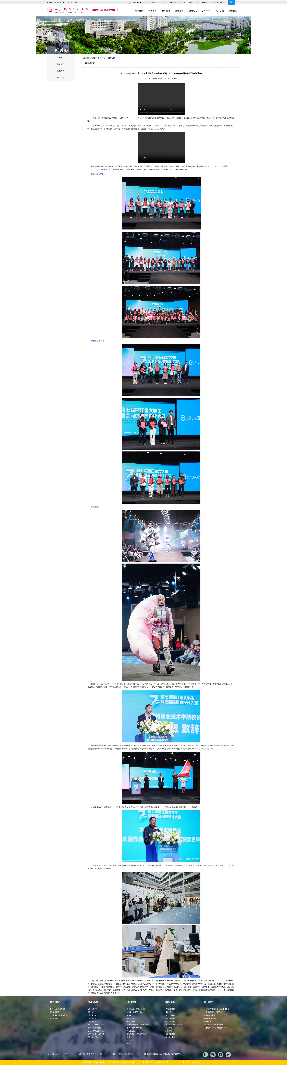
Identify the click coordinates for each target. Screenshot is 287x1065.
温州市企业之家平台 (211, 1015)
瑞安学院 (168, 1028)
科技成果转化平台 (210, 1018)
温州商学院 (92, 1021)
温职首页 (139, 11)
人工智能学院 (170, 1015)
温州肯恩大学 (93, 1018)
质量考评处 (131, 1021)
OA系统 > (205, 2)
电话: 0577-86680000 (59, 1054)
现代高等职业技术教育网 (58, 1015)
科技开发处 (131, 1018)
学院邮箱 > (172, 2)
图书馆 (129, 1040)
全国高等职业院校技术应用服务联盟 (216, 1009)
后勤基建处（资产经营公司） (137, 1034)
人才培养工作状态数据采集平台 (215, 1028)
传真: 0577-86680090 (124, 1054)
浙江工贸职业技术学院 (96, 1025)
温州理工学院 (93, 1015)
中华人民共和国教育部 (57, 1009)
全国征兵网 (208, 1021)
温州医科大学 (93, 1009)
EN (71, 2)
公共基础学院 (170, 1034)
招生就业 (206, 11)
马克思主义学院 (170, 1037)
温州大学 (91, 1012)
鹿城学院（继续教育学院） (174, 1025)
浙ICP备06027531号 (96, 1062)
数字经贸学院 (170, 1021)
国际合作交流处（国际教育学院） (138, 1025)
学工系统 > (220, 2)
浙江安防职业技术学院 (96, 1031)
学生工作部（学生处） (135, 1028)
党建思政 (179, 11)
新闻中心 (101, 58)
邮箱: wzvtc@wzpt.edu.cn (92, 1054)
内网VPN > (156, 2)
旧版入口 (77, 2)
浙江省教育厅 (54, 1012)
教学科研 (166, 11)
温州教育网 (54, 1018)
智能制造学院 (170, 1009)
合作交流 (233, 11)
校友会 (129, 1043)
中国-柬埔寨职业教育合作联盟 (214, 1012)
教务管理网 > (189, 2)
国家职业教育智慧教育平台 (213, 1025)
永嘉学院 (168, 1031)
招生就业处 (131, 1031)
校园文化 (193, 11)
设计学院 (168, 1012)
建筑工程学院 (170, 1018)
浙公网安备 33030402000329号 (155, 1062)
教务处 (129, 1015)
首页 (93, 58)
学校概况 (152, 11)
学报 (128, 1037)
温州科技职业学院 (94, 1028)
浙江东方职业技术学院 (96, 1034)
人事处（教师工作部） (135, 1012)
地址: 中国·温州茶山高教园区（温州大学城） (164, 1054)
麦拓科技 (195, 1062)
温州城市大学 (93, 1037)
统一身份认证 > (138, 2)
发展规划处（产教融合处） (136, 1009)
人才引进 (220, 11)
